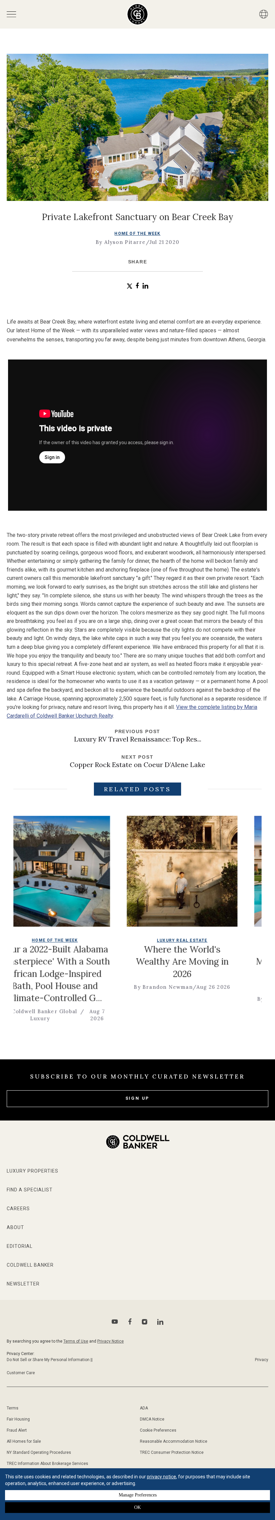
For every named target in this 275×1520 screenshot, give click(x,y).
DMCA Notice (152, 1419)
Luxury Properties (32, 1171)
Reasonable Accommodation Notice (173, 1441)
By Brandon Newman (129, 987)
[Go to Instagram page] (144, 1321)
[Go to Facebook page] (130, 1321)
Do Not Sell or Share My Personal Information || (50, 1359)
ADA (144, 1408)
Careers (18, 1208)
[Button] (263, 14)
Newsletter (23, 1283)
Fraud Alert (17, 1430)
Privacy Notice (110, 1341)
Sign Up (137, 1098)
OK (137, 1507)
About (15, 1227)
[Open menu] (11, 14)
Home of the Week (137, 233)
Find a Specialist (30, 1189)
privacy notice (161, 1476)
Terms (12, 1408)
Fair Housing (18, 1419)
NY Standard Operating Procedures (39, 1452)
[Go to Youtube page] (115, 1321)
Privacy (261, 1359)
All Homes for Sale (24, 1441)
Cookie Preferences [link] (158, 1430)
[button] (129, 286)
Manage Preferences (138, 1494)
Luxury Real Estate (148, 940)
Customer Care (21, 1372)
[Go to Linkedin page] (160, 1322)
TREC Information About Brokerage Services (47, 1463)
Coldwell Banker (30, 1265)
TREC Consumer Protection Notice (172, 1452)
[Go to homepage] (138, 14)
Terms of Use (75, 1341)
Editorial (20, 1246)
